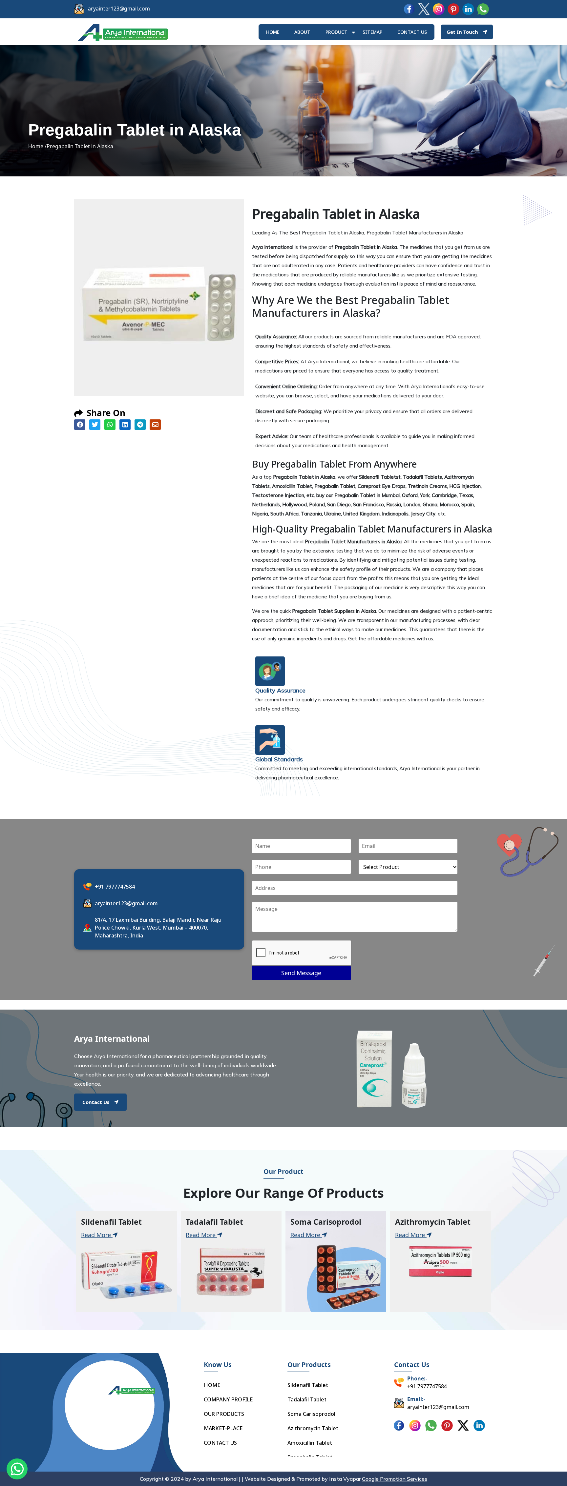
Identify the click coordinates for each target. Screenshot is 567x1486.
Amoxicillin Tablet (309, 1442)
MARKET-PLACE (223, 1428)
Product (336, 32)
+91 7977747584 (115, 886)
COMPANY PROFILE (228, 1399)
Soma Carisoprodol (311, 1413)
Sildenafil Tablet (307, 1385)
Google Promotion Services (394, 1479)
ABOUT (302, 32)
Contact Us (95, 1102)
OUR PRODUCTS (224, 1413)
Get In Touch (462, 32)
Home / (37, 146)
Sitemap (372, 32)
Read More (97, 1235)
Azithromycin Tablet (312, 1428)
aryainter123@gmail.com (119, 8)
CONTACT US (220, 1442)
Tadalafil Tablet (306, 1399)
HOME (272, 32)
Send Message (301, 973)
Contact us (412, 32)
